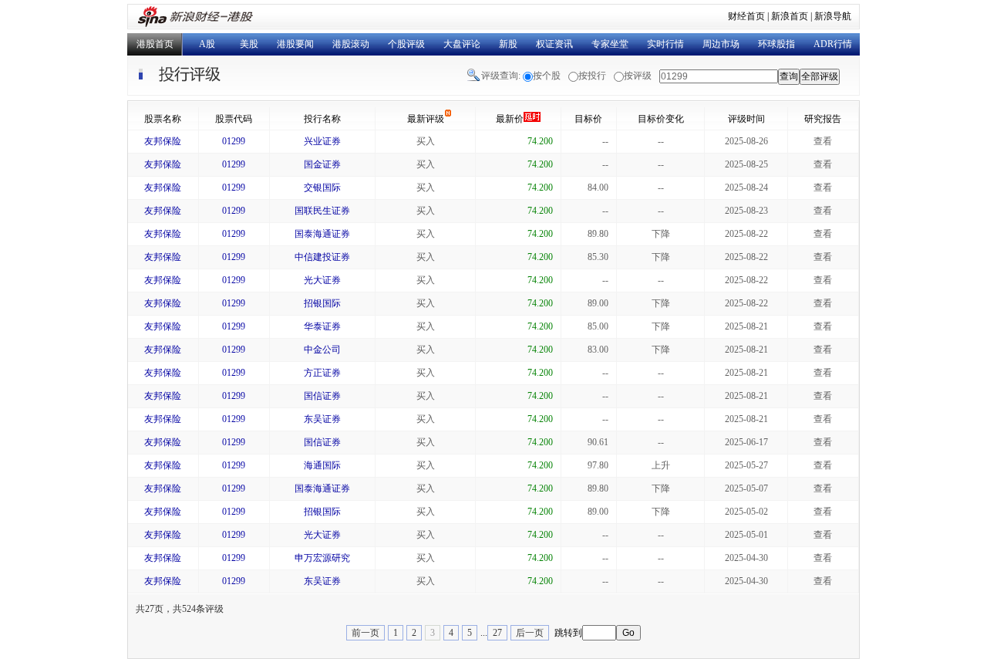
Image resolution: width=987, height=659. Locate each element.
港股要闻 (295, 44)
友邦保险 (162, 141)
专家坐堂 (609, 44)
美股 (249, 44)
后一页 (530, 632)
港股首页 (154, 44)
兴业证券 (322, 141)
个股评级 (406, 44)
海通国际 (322, 465)
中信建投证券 (322, 257)
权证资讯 (554, 44)
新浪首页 (789, 16)
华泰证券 (322, 326)
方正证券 (322, 372)
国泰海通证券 (322, 233)
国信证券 (322, 395)
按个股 (547, 75)
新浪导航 (832, 16)
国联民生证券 (322, 210)
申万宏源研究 (322, 558)
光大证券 (322, 280)
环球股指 (776, 44)
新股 (508, 44)
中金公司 (322, 349)
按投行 (592, 75)
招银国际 (322, 303)
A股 (207, 44)
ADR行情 (833, 44)
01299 (233, 141)
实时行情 (665, 44)
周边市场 (720, 44)
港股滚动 (350, 44)
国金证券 (322, 164)
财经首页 (746, 16)
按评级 (638, 75)
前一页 (365, 632)
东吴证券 (322, 419)
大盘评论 (461, 44)
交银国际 (322, 187)
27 (497, 632)
